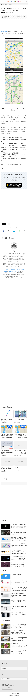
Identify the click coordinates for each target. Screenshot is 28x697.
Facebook (12, 269)
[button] (3, 231)
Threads (18, 269)
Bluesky (22, 269)
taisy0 (14, 251)
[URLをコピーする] (24, 231)
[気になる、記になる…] (14, 1)
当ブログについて (6, 684)
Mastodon (5, 271)
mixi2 (18, 271)
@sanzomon (4, 31)
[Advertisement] (14, 24)
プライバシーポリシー (7, 687)
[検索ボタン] (1, 1)
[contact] (19, 693)
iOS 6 (9, 223)
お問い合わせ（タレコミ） (8, 685)
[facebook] (9, 693)
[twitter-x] (10, 693)
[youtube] (14, 693)
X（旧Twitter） (6, 269)
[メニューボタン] (26, 1)
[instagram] (12, 693)
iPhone (4, 12)
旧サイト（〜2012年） (7, 689)
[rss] (17, 693)
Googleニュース (12, 271)
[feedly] (15, 693)
